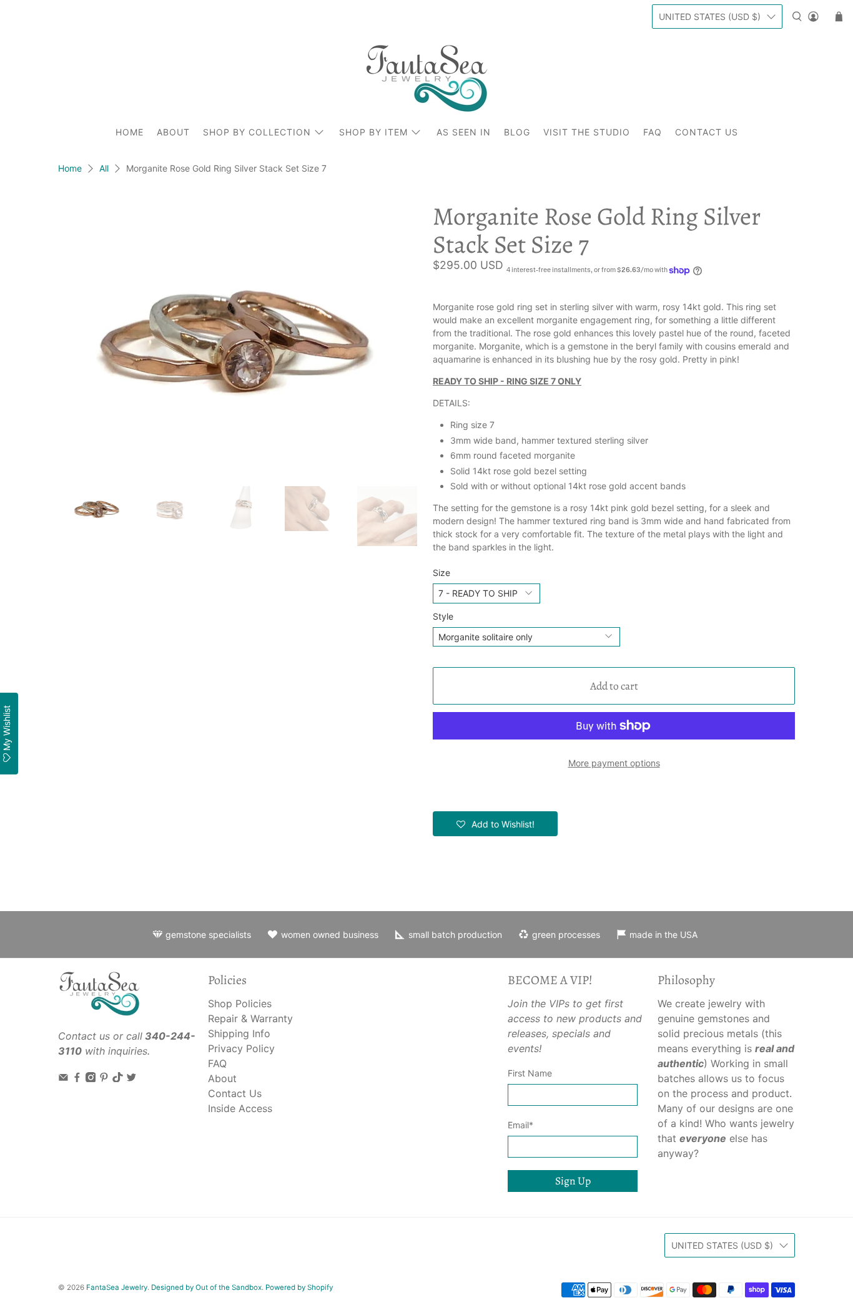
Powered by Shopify (299, 1287)
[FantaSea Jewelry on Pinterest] (104, 1078)
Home (130, 132)
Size (441, 572)
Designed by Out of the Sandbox (206, 1287)
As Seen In (463, 132)
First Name (530, 1073)
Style (443, 616)
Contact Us (706, 132)
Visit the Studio (586, 132)
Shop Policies (240, 1003)
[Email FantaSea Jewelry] (63, 1078)
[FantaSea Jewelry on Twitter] (131, 1078)
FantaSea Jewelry (116, 1287)
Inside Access (240, 1108)
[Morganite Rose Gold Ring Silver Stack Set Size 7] (239, 338)
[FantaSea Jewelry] (426, 78)
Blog (517, 132)
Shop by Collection (257, 132)
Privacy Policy (241, 1048)
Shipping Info (239, 1033)
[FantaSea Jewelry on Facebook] (77, 1078)
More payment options (614, 763)
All (104, 168)
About (173, 132)
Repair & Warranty (250, 1018)
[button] (495, 823)
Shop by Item (373, 132)
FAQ (652, 132)
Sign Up (573, 1180)
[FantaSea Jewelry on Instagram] (91, 1078)
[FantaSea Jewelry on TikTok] (117, 1078)
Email (520, 1125)
